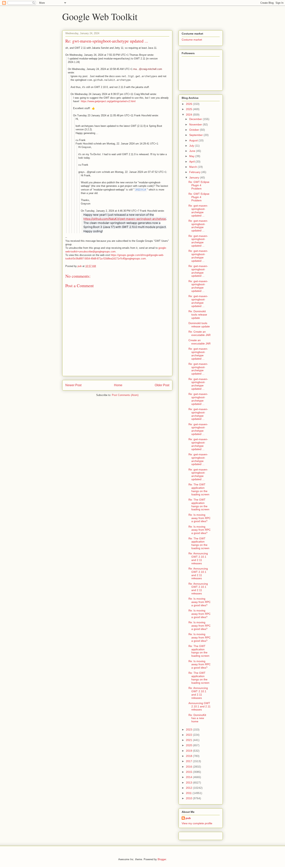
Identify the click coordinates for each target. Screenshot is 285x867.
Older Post (162, 385)
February (195, 172)
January (194, 177)
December (196, 119)
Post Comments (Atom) (125, 395)
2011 (189, 793)
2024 (189, 114)
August (194, 140)
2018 (189, 755)
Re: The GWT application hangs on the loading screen (198, 489)
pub (188, 818)
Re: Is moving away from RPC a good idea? (199, 518)
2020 (189, 745)
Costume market (192, 39)
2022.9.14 (140, 189)
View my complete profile (197, 823)
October (194, 129)
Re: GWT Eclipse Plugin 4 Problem (198, 185)
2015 (189, 771)
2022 (189, 734)
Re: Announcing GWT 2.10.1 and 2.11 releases (198, 558)
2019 (189, 750)
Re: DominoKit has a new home (197, 718)
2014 (189, 777)
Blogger (162, 859)
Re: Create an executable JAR (199, 333)
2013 (189, 782)
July (192, 145)
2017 (189, 761)
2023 (189, 729)
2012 (189, 787)
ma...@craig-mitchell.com (147, 69)
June (192, 150)
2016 (189, 766)
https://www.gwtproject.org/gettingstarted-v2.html (108, 101)
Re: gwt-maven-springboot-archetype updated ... (198, 210)
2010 (189, 798)
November (196, 124)
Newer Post (73, 385)
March (193, 166)
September (196, 135)
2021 (189, 740)
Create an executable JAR (199, 342)
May (192, 156)
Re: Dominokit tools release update (197, 314)
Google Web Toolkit (99, 16)
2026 (189, 103)
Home (118, 385)
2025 (189, 109)
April (192, 161)
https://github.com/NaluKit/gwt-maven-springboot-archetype (124, 219)
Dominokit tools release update (199, 325)
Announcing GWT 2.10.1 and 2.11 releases (199, 706)
